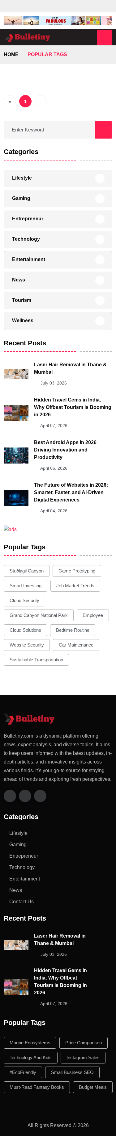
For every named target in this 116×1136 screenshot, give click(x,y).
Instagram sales (83, 1057)
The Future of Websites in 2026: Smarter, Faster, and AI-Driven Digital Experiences (71, 492)
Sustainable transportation (36, 659)
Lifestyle (22, 178)
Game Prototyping (76, 570)
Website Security (27, 644)
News (18, 279)
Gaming (21, 198)
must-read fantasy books (37, 1087)
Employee (93, 615)
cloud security (24, 600)
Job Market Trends (75, 585)
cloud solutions (25, 630)
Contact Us (21, 901)
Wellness (22, 320)
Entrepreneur (27, 218)
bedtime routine (72, 630)
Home (11, 54)
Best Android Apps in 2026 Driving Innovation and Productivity (65, 450)
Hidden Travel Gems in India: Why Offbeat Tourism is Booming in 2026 (72, 407)
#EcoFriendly (23, 1072)
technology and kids (31, 1057)
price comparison (83, 1042)
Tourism (21, 300)
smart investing (25, 585)
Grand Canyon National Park (39, 615)
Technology (26, 239)
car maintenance (76, 644)
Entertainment (28, 259)
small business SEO (72, 1072)
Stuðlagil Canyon (27, 570)
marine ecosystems (30, 1042)
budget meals (93, 1087)
